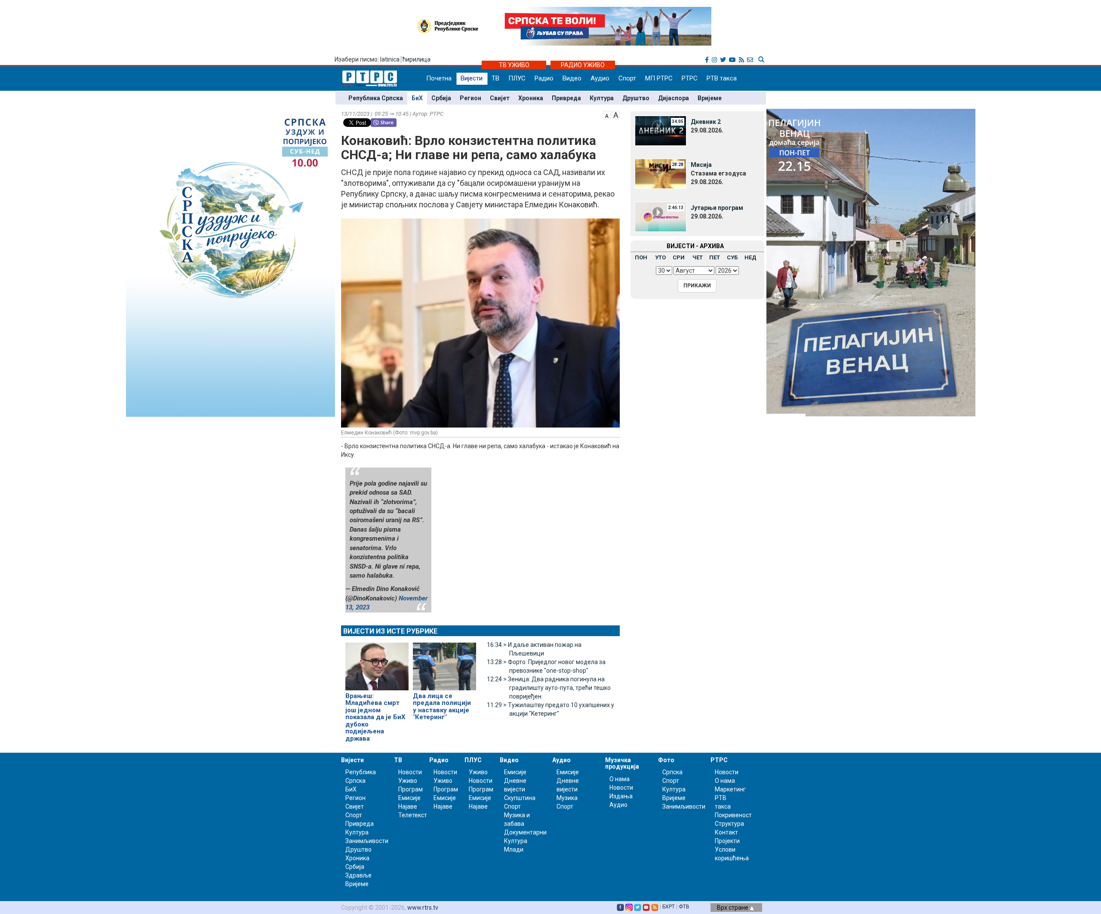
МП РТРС (659, 78)
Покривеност (733, 815)
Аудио (599, 78)
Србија (441, 98)
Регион (470, 98)
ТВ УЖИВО (514, 65)
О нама (619, 779)
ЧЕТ (697, 257)
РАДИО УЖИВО (583, 65)
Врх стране (733, 907)
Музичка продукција (622, 763)
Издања (621, 796)
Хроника (530, 98)
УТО (660, 257)
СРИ (679, 257)
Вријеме (710, 98)
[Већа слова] (616, 114)
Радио (544, 78)
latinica (390, 59)
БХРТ (668, 907)
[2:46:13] (660, 216)
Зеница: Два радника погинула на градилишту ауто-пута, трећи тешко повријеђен (549, 688)
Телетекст (412, 815)
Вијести (472, 78)
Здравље (358, 875)
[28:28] (660, 173)
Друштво (635, 98)
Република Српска (375, 98)
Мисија (701, 164)
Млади (513, 849)
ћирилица (417, 59)
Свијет (500, 98)
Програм (410, 789)
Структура (729, 823)
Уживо (407, 780)
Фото (666, 760)
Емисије (409, 797)
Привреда (566, 98)
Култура (602, 98)
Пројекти (727, 840)
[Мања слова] (607, 114)
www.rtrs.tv (422, 907)
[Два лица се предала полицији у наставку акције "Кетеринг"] (444, 662)
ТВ (495, 78)
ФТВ (684, 907)
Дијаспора (673, 98)
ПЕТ (714, 257)
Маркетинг (730, 789)
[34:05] (660, 130)
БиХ (417, 98)
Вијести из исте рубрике (390, 631)
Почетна (439, 78)
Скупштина (519, 797)
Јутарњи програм (717, 207)
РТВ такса (722, 78)
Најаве (407, 806)
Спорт (627, 78)
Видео (572, 78)
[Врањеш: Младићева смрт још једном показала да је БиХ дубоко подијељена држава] (377, 662)
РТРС (690, 78)
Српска (672, 772)
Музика (567, 797)
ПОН (641, 257)
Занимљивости (366, 840)
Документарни (525, 832)
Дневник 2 (706, 121)
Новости (410, 772)
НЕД (750, 257)
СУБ (732, 257)
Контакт (726, 832)
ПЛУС (517, 78)
